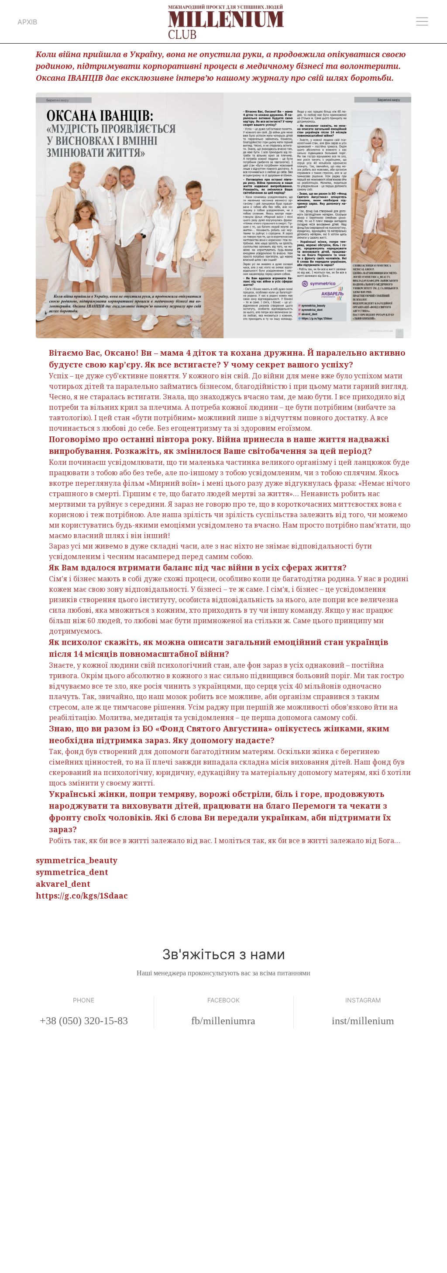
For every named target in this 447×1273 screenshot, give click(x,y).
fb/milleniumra (223, 1020)
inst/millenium (363, 1020)
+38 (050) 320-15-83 (84, 1020)
